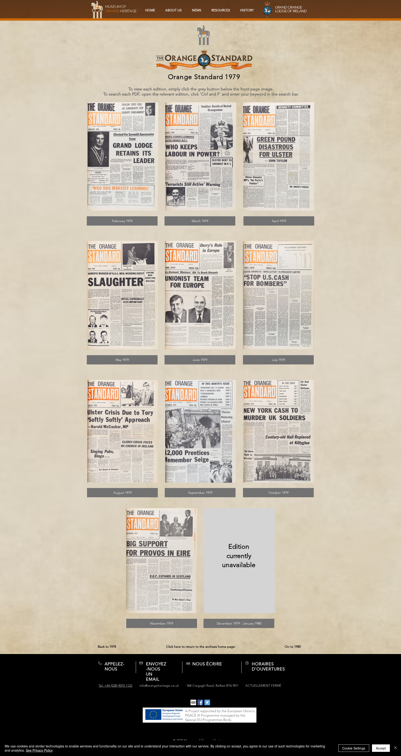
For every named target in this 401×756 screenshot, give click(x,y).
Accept (381, 748)
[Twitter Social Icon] (207, 702)
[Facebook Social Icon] (200, 702)
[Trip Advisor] (193, 702)
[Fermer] (395, 748)
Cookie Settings (353, 748)
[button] (220, 10)
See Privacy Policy (39, 750)
